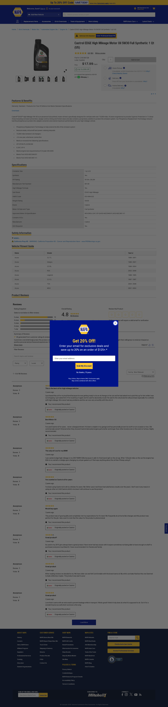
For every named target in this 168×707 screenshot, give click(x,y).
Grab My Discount (84, 366)
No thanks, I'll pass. (84, 372)
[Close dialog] (115, 323)
